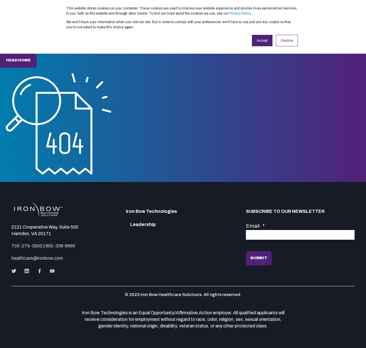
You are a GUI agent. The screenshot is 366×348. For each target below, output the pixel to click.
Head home (18, 60)
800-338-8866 (60, 245)
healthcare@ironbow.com (37, 258)
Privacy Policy (240, 13)
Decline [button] (287, 41)
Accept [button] (262, 41)
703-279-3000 (26, 245)
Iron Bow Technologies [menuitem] (151, 211)
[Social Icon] (15, 271)
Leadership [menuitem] (143, 224)
